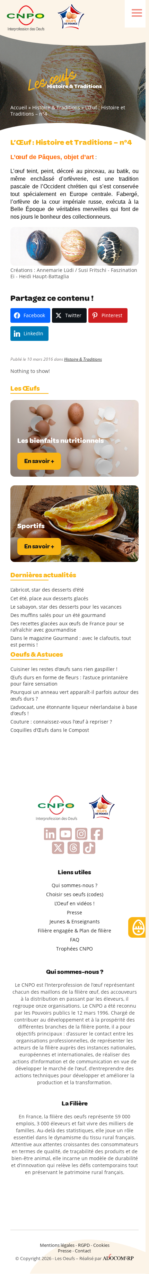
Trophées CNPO (74, 948)
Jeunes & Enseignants (75, 921)
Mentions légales (57, 1245)
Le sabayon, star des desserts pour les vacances (66, 607)
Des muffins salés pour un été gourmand (58, 615)
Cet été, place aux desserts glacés (49, 598)
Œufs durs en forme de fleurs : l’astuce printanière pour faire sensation (69, 680)
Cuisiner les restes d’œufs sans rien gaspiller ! (63, 669)
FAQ (74, 939)
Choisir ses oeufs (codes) (74, 894)
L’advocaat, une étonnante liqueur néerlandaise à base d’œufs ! (73, 710)
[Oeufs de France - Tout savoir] (70, 17)
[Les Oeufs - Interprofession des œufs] (26, 17)
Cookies (101, 1245)
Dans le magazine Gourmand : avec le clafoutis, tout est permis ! (70, 641)
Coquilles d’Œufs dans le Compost (49, 730)
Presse (74, 912)
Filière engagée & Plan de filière (74, 930)
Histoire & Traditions (56, 107)
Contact (83, 1251)
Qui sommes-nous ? (74, 885)
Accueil (18, 107)
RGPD (84, 1245)
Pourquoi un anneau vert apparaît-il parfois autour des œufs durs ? (74, 695)
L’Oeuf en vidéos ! (74, 903)
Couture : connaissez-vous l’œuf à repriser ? (61, 722)
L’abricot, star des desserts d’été (47, 590)
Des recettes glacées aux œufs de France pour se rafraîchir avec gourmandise (67, 626)
